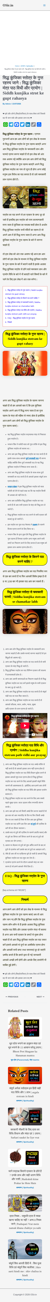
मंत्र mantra (34, 1060)
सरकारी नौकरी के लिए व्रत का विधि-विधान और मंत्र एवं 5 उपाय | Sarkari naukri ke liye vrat (25, 1133)
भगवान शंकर (12, 486)
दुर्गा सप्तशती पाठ (32, 458)
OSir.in (8, 5)
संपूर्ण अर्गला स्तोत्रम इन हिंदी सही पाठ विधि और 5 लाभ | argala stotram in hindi (25, 1092)
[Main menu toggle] (44, 5)
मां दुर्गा (33, 824)
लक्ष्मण (35, 525)
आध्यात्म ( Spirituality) (25, 1101)
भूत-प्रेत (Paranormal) (20, 1060)
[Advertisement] (25, 38)
